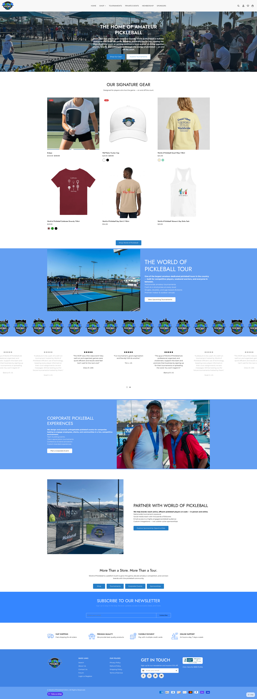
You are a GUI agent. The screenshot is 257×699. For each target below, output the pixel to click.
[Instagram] (149, 675)
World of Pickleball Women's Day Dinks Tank (173, 221)
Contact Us (82, 669)
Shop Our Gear (116, 57)
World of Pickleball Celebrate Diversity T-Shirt (63, 221)
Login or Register (85, 676)
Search (81, 663)
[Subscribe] (176, 670)
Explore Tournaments (138, 57)
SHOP (101, 6)
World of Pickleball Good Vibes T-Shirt (171, 153)
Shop (99, 586)
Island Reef (163, 160)
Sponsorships (155, 586)
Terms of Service (116, 673)
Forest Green (52, 228)
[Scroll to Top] (253, 688)
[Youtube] (161, 675)
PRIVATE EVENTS (132, 6)
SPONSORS (161, 6)
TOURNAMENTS (115, 6)
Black (107, 160)
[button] (252, 6)
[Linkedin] (155, 675)
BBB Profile (198, 667)
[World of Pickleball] (8, 6)
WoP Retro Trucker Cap (110, 153)
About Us (82, 666)
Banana (159, 160)
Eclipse (49, 153)
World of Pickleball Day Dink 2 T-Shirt (115, 221)
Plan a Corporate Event (59, 451)
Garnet (48, 228)
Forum (81, 673)
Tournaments (115, 586)
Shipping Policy (116, 669)
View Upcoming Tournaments (160, 299)
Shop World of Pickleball (128, 243)
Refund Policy (115, 666)
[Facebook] (143, 675)
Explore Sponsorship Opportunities (151, 528)
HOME (93, 6)
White (104, 160)
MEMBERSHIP (148, 6)
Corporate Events (135, 586)
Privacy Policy (115, 663)
